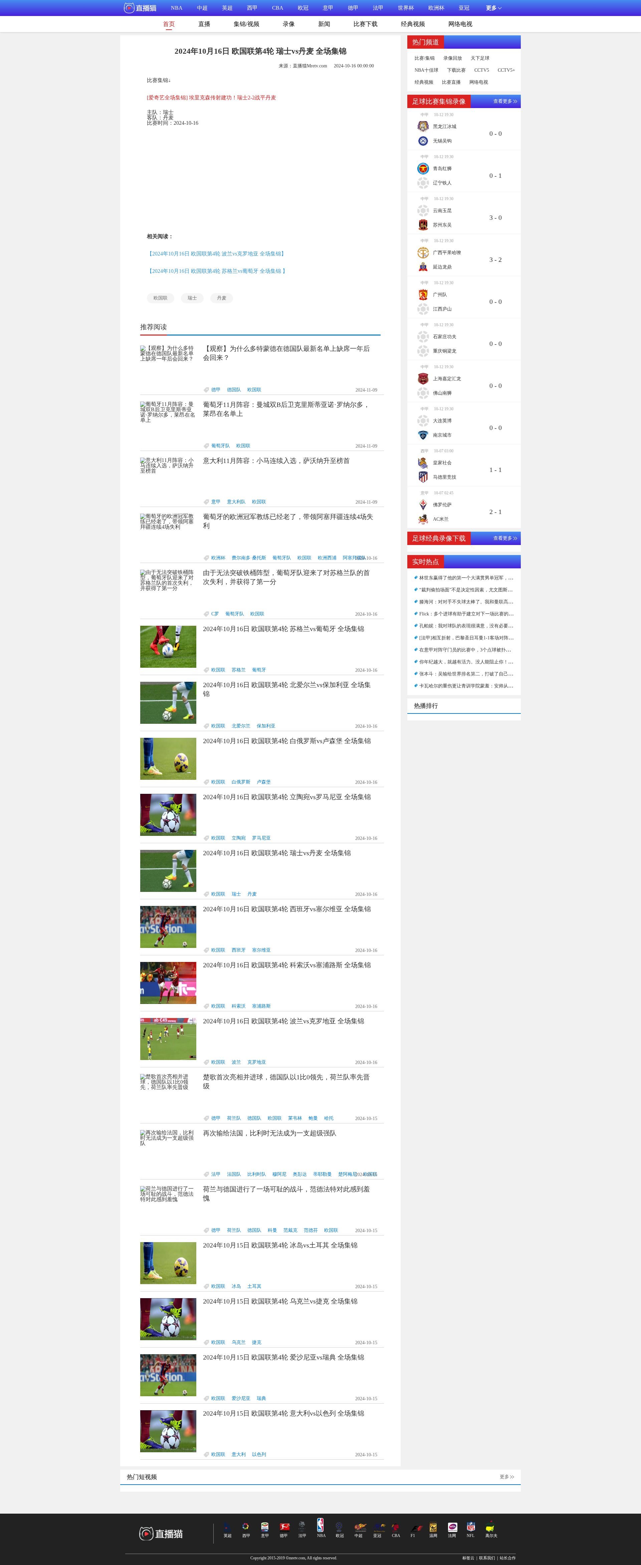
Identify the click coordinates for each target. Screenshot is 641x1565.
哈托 (329, 1118)
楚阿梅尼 (347, 1174)
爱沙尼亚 (241, 1398)
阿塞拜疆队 (354, 557)
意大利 (239, 1454)
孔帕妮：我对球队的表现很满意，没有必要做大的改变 (475, 625)
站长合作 (508, 1558)
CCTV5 (481, 70)
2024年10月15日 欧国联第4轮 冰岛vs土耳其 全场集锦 (280, 1245)
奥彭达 (300, 1174)
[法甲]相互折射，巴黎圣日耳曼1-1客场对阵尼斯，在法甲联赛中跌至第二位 (496, 637)
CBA (277, 8)
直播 (204, 24)
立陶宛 (239, 838)
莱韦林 (295, 1118)
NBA (177, 8)
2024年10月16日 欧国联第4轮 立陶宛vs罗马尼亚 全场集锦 (287, 797)
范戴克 (290, 1230)
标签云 (468, 1558)
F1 (413, 1535)
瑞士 (192, 298)
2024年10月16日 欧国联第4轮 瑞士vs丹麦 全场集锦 (277, 853)
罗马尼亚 (261, 838)
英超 (227, 8)
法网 (452, 1535)
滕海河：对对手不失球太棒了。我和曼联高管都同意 (473, 601)
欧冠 (303, 8)
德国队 (234, 389)
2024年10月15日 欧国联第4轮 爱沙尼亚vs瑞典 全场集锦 (283, 1357)
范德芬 (311, 1230)
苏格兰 (239, 669)
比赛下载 (366, 24)
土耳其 (254, 1286)
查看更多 (502, 101)
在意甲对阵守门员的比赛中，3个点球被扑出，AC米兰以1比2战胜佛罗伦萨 (496, 649)
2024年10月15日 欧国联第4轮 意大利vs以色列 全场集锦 (283, 1413)
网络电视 (460, 24)
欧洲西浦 (327, 557)
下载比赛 (456, 70)
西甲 (252, 8)
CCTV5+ (506, 70)
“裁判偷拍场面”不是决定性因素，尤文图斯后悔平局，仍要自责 (484, 589)
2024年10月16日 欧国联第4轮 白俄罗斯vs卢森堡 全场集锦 (287, 740)
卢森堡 (264, 782)
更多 (504, 1476)
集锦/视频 (246, 24)
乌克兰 (239, 1342)
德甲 (353, 8)
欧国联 (161, 298)
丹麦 (221, 298)
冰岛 (236, 1286)
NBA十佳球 (426, 70)
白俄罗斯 (241, 782)
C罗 (215, 613)
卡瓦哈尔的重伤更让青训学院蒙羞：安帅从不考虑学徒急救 (480, 685)
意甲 (328, 8)
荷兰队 (234, 1118)
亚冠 (464, 8)
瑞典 (261, 1398)
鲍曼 (313, 1118)
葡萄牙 (259, 669)
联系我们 (487, 1558)
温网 (433, 1535)
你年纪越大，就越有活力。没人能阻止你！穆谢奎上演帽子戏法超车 (489, 661)
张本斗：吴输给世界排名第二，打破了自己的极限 (470, 673)
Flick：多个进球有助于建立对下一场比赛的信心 (468, 613)
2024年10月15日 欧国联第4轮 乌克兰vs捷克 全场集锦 (280, 1301)
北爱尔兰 (241, 725)
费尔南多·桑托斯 (249, 557)
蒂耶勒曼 (322, 1174)
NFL (470, 1535)
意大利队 (236, 501)
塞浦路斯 (261, 1006)
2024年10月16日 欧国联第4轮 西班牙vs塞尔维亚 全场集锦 (287, 909)
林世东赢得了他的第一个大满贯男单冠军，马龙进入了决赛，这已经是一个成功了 (503, 577)
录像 (289, 24)
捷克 (256, 1342)
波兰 (236, 1062)
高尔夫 (491, 1535)
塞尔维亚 (261, 950)
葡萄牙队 (220, 445)
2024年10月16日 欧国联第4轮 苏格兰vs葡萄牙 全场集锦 (283, 628)
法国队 (234, 1174)
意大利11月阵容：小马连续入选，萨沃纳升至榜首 (276, 460)
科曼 (272, 1230)
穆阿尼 (279, 1174)
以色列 (259, 1454)
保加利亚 (266, 725)
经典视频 (413, 24)
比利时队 (256, 1174)
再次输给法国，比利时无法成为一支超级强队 (270, 1133)
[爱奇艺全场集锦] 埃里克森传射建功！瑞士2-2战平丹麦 (211, 97)
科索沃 (239, 1006)
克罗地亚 (256, 1062)
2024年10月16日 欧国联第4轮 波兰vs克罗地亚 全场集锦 (283, 1021)
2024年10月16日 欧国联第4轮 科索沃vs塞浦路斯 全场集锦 (287, 965)
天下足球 (480, 58)
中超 (202, 8)
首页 (169, 24)
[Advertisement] (260, 177)
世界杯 (406, 8)
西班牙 (239, 950)
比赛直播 (451, 82)
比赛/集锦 (425, 58)
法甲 (378, 8)
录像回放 (452, 58)
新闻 (324, 24)
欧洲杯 (436, 8)
